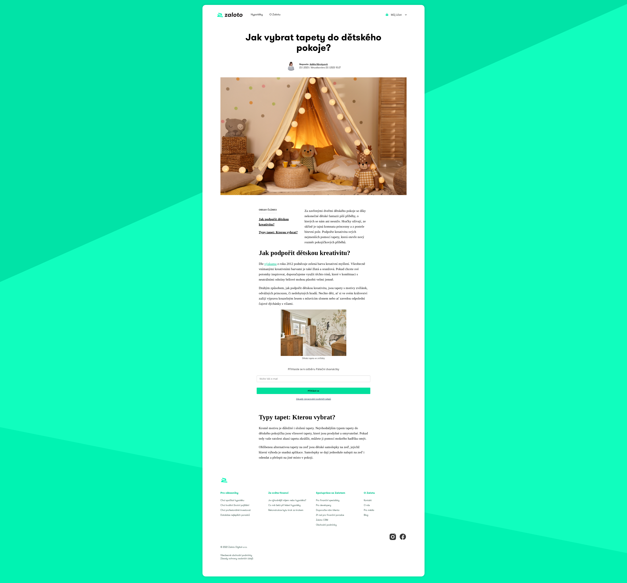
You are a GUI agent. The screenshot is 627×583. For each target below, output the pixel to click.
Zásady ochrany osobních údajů (236, 558)
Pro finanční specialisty (327, 500)
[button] (257, 15)
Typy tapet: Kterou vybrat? (278, 232)
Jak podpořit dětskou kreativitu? (274, 221)
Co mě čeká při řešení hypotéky (284, 505)
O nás (367, 505)
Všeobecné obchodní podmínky (236, 555)
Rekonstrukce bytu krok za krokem (285, 510)
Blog (366, 515)
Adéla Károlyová (319, 64)
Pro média (369, 510)
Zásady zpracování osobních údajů (313, 398)
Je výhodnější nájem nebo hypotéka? (287, 500)
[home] (230, 14)
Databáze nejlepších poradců (235, 515)
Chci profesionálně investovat (235, 510)
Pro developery (323, 505)
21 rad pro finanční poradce (330, 515)
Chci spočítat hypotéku (232, 500)
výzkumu (270, 264)
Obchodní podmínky (326, 524)
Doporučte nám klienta (327, 510)
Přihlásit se (313, 390)
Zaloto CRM (322, 519)
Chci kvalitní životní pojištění (234, 505)
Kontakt (368, 500)
